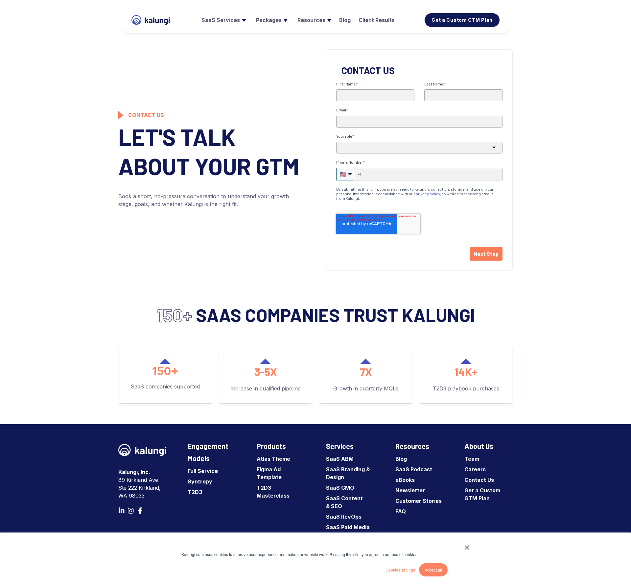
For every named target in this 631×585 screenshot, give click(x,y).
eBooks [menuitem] (405, 480)
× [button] (467, 545)
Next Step (486, 253)
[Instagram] (131, 510)
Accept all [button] (433, 570)
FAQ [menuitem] (400, 511)
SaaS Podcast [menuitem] (413, 469)
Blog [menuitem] (401, 459)
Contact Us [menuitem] (479, 480)
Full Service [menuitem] (203, 471)
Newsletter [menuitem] (410, 490)
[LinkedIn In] (121, 510)
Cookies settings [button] (400, 570)
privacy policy (428, 193)
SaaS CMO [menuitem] (340, 487)
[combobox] (419, 148)
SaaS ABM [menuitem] (340, 459)
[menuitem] (223, 20)
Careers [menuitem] (475, 469)
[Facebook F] (140, 510)
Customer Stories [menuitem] (418, 501)
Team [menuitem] (471, 459)
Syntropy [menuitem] (200, 481)
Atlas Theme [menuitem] (273, 459)
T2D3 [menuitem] (195, 492)
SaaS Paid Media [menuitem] (348, 527)
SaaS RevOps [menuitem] (344, 516)
